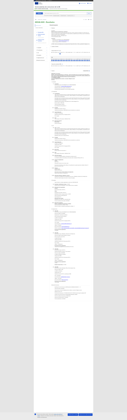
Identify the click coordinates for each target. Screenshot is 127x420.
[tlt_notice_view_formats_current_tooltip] (89, 70)
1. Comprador (38, 47)
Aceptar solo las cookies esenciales (85, 414)
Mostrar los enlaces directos (41, 35)
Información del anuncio (40, 60)
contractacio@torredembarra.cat (64, 40)
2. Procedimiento (39, 50)
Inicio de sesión (83, 3)
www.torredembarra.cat (65, 226)
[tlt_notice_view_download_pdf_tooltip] (51, 60)
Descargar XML (41, 32)
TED (35, 19)
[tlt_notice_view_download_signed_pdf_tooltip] (60, 53)
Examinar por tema (70, 15)
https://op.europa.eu (65, 279)
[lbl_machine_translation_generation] (62, 64)
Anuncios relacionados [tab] (39, 27)
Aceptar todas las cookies (72, 414)
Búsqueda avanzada (56, 15)
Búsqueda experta (63, 15)
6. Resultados (38, 55)
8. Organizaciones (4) (40, 57)
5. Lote (37, 52)
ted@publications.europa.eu (65, 276)
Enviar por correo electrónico (41, 40)
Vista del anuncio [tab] (38, 25)
